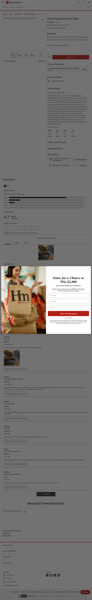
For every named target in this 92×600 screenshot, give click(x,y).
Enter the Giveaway (68, 313)
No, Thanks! (68, 318)
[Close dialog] (89, 268)
